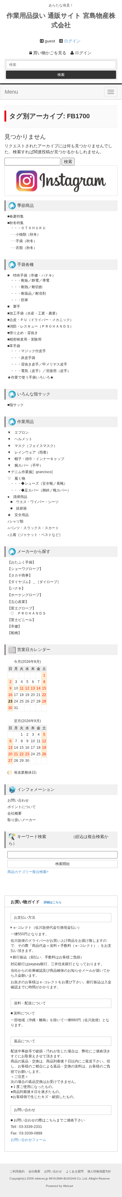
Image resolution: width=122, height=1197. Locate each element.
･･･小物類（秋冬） (25, 234)
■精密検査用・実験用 (24, 339)
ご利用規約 (17, 1171)
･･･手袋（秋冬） (23, 241)
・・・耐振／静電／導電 (29, 280)
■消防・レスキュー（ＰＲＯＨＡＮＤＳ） (40, 326)
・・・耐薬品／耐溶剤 (28, 293)
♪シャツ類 (15, 521)
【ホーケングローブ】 (25, 595)
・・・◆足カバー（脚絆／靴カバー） (40, 490)
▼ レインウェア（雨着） (28, 452)
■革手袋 (13, 346)
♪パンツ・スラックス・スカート (33, 528)
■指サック (15, 405)
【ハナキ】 (16, 588)
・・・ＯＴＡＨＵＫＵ (28, 228)
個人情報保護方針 (99, 1171)
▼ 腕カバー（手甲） (25, 465)
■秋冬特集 (15, 223)
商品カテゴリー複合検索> (28, 872)
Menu (11, 92)
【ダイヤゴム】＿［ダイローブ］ (34, 582)
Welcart (68, 1186)
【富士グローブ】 (21, 608)
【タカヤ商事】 (19, 575)
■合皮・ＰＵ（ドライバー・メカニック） (40, 320)
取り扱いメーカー (21, 820)
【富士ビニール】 (21, 620)
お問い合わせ (18, 800)
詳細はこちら (53, 902)
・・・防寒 (19, 300)
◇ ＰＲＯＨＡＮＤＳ (28, 613)
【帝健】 (14, 626)
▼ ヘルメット (19, 439)
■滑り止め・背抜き (22, 333)
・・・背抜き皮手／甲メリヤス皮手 (38, 364)
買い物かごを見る (49, 52)
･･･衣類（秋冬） (23, 248)
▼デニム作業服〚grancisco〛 (31, 472)
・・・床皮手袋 (22, 358)
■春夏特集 (15, 216)
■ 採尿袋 (18, 508)
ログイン (72, 41)
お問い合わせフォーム (28, 1140)
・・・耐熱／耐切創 (26, 287)
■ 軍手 (13, 306)
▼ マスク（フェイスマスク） (32, 446)
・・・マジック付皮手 (28, 351)
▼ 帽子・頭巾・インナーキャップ (35, 459)
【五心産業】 (18, 602)
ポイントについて (21, 807)
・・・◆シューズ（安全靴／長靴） (38, 483)
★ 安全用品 (18, 515)
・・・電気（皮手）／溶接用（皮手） (40, 371)
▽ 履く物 (16, 478)
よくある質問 (75, 1171)
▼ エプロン (18, 432)
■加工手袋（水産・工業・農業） (33, 313)
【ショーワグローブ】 (25, 569)
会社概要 (14, 813)
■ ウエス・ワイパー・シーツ (34, 502)
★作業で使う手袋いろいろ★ (30, 377)
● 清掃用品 (17, 497)
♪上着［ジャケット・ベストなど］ (34, 535)
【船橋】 (14, 633)
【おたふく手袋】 (21, 562)
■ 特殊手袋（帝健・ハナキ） (31, 275)
